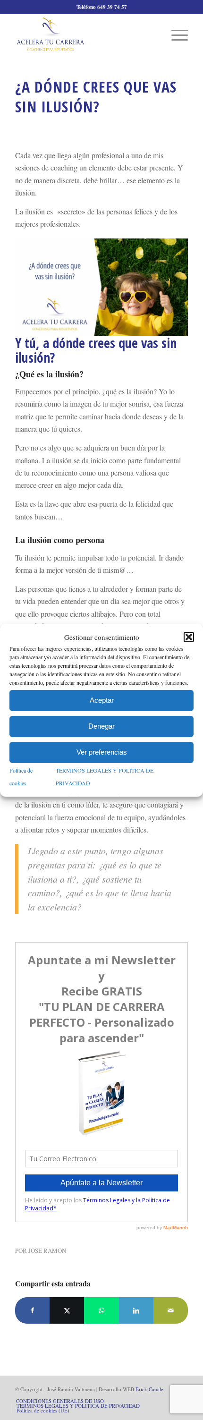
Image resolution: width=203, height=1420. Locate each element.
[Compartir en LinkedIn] (136, 1310)
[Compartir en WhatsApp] (101, 1310)
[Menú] (175, 34)
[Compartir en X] (67, 1310)
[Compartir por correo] (170, 1310)
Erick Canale (149, 1389)
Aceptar (102, 700)
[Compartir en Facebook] (32, 1310)
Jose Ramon (47, 1250)
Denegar (101, 726)
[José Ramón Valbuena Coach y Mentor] (84, 34)
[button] (189, 637)
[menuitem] (175, 34)
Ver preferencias (101, 752)
